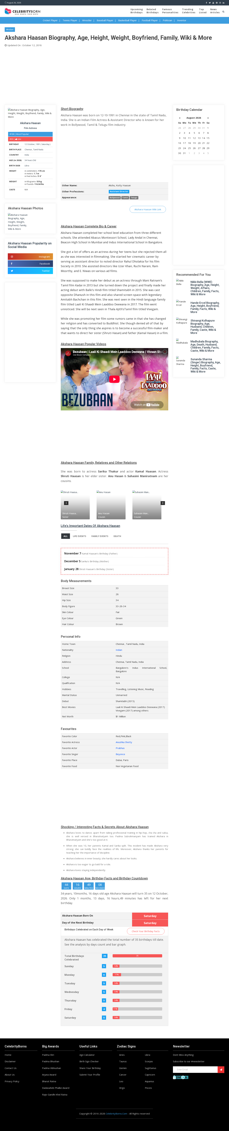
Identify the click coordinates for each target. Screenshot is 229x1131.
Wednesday (71, 992)
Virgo (122, 1087)
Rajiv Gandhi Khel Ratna (54, 1094)
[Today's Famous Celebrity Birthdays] (22, 11)
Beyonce (120, 754)
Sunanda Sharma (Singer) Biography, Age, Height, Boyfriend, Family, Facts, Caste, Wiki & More (206, 365)
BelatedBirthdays (153, 11)
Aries (122, 1054)
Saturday (45, 144)
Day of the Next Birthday (77, 922)
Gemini (122, 1068)
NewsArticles (215, 11)
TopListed (203, 11)
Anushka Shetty (124, 742)
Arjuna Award (49, 1074)
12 (26, 144)
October (31, 144)
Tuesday (69, 983)
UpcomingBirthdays (137, 11)
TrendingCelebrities (188, 11)
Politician (167, 20)
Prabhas (120, 748)
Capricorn (150, 1074)
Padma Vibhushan (51, 1068)
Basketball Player (127, 20)
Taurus (123, 1061)
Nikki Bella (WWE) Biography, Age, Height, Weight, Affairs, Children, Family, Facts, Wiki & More (205, 288)
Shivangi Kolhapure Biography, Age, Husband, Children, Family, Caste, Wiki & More (203, 326)
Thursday (70, 1000)
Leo (121, 1081)
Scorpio (149, 1061)
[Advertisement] (98, 75)
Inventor (181, 20)
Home (8, 1054)
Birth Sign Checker (89, 1061)
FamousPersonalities (170, 11)
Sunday (69, 966)
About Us (10, 1074)
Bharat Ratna (49, 1081)
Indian (119, 649)
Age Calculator (87, 1054)
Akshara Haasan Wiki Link (147, 209)
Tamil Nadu (38, 149)
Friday (68, 1009)
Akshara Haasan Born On (77, 915)
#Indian (9, 29)
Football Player (150, 20)
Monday (69, 975)
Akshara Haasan (30, 123)
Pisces (148, 1087)
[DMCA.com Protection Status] (180, 1076)
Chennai (28, 149)
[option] (79, 504)
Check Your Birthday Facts (146, 931)
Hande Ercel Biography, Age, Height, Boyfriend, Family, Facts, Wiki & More (205, 307)
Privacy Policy (12, 1081)
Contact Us (11, 1068)
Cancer (122, 1074)
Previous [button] (66, 502)
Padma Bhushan (50, 1061)
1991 (38, 144)
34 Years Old (30, 160)
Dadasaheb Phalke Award (55, 1087)
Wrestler (87, 20)
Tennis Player (70, 20)
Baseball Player (105, 20)
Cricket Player (50, 20)
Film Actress (30, 128)
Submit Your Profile (89, 1074)
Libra (27, 165)
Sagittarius (150, 1068)
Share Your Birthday (90, 1068)
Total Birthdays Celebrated (74, 957)
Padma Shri (48, 1054)
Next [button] (163, 502)
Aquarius (149, 1081)
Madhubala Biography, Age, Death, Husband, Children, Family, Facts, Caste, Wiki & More (205, 346)
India (27, 155)
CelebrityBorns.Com (116, 1113)
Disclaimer (10, 1061)
